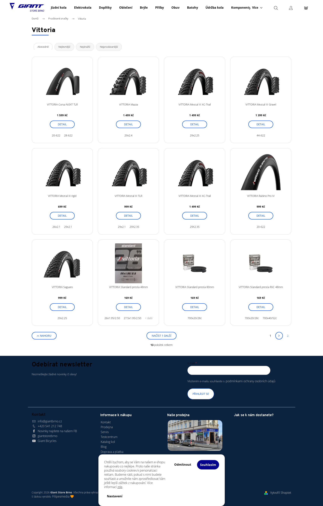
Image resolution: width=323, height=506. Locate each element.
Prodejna (107, 427)
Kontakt (106, 422)
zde (119, 487)
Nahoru (45, 335)
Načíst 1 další (161, 335)
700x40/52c (270, 318)
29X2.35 (134, 227)
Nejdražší (85, 46)
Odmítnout (182, 464)
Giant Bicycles (47, 441)
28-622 (68, 135)
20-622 (56, 135)
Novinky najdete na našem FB (57, 431)
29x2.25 (194, 135)
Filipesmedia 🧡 (63, 496)
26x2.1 (56, 227)
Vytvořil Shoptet (280, 493)
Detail (62, 124)
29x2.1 (68, 227)
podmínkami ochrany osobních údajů (250, 381)
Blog (104, 447)
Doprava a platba (112, 452)
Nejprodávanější (109, 46)
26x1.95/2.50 (112, 318)
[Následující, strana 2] (279, 335)
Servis (105, 432)
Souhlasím (208, 465)
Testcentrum (109, 437)
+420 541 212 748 (50, 426)
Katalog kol (108, 442)
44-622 (261, 135)
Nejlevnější (64, 46)
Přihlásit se (201, 394)
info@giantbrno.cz (50, 421)
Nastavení (114, 496)
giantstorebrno (47, 436)
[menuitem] (58, 7)
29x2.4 (128, 135)
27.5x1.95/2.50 (132, 318)
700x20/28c (195, 318)
